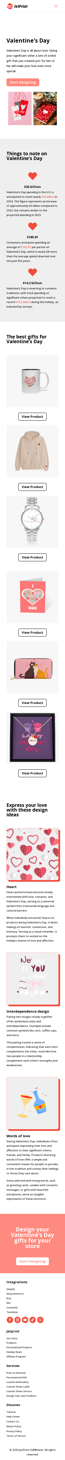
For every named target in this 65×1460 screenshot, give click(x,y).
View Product (32, 416)
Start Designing (23, 82)
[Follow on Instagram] (17, 1320)
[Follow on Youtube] (25, 1320)
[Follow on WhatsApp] (40, 1320)
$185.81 (26, 247)
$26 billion (47, 197)
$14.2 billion (22, 302)
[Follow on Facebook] (10, 1320)
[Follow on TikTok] (33, 1320)
